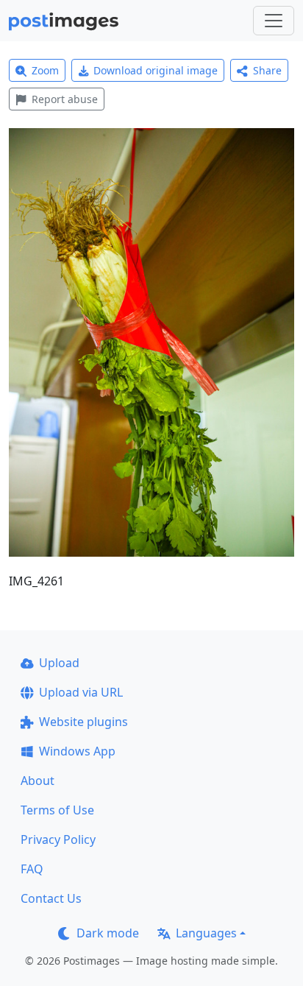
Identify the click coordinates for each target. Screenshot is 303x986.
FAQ (32, 869)
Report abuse (65, 99)
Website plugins (83, 722)
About (37, 780)
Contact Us (51, 898)
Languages (206, 933)
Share (267, 70)
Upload (59, 663)
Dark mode (107, 933)
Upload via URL (81, 692)
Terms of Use (57, 810)
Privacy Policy (58, 839)
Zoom (45, 70)
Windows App (77, 751)
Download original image (155, 70)
